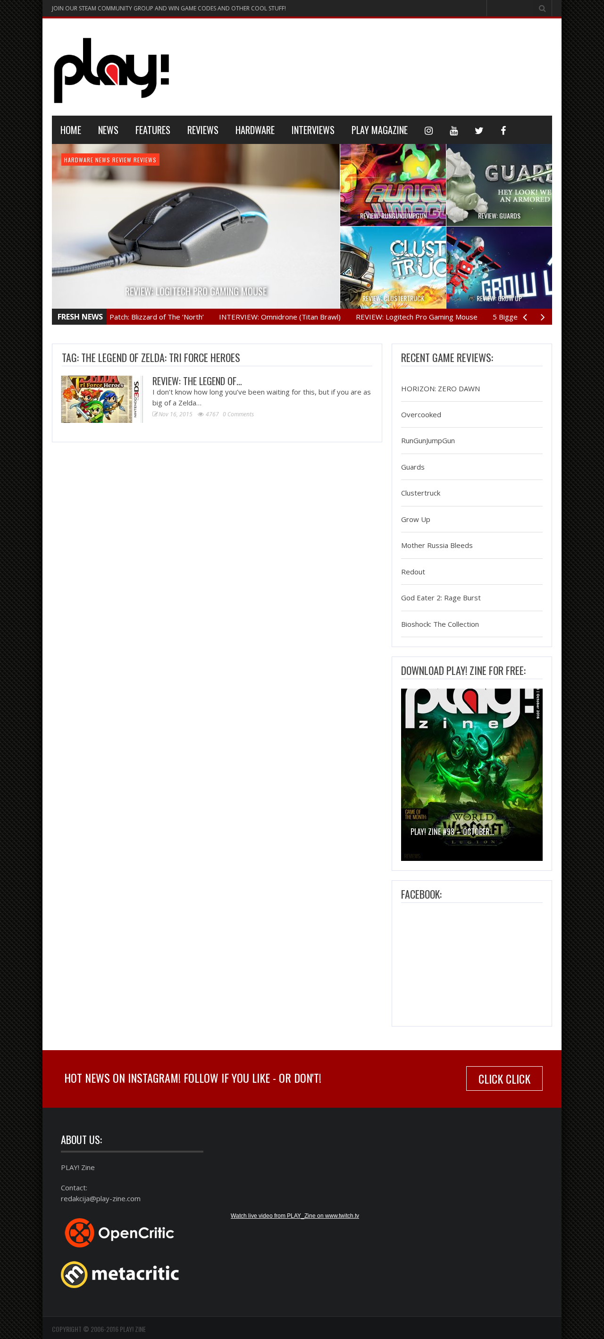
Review (122, 160)
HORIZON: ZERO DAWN (440, 388)
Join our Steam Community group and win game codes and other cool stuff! (169, 8)
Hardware (255, 130)
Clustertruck (420, 493)
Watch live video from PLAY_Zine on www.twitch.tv (295, 1216)
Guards (413, 467)
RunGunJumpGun (428, 441)
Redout (413, 571)
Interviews (313, 130)
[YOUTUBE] (453, 130)
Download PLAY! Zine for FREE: (463, 670)
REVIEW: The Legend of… (197, 381)
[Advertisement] (380, 65)
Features (152, 130)
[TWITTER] (479, 130)
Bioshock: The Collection (440, 624)
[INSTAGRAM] (428, 130)
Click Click (504, 1078)
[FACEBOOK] (503, 130)
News (108, 130)
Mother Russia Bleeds (437, 545)
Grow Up (415, 519)
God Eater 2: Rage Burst (441, 598)
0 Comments (238, 414)
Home (70, 130)
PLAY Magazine (380, 130)
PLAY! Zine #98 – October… (452, 831)
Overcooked (421, 414)
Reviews (202, 130)
